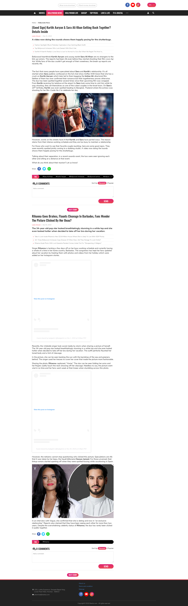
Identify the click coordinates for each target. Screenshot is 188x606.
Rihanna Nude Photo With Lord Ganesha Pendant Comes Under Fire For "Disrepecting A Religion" (68, 243)
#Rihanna (46, 542)
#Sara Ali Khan (48, 177)
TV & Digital (118, 13)
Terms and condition (86, 586)
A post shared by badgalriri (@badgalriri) (51, 338)
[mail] (143, 5)
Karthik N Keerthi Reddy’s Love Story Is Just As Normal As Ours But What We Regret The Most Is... (69, 52)
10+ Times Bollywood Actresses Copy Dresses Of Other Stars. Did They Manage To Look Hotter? (68, 240)
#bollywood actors (93, 177)
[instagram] (138, 5)
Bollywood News (55, 13)
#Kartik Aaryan (61, 177)
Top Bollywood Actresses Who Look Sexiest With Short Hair (55, 48)
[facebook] (127, 5)
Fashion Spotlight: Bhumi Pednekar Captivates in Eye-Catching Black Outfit (60, 45)
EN (150, 5)
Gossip (84, 13)
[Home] (34, 13)
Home (34, 23)
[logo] (41, 4)
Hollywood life (71, 13)
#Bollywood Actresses (76, 177)
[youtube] (133, 5)
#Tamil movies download (87, 5)
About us (82, 583)
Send (106, 201)
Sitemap (81, 589)
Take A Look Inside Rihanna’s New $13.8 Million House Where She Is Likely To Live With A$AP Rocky (69, 237)
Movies (42, 13)
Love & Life (105, 13)
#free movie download (67, 5)
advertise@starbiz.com (42, 595)
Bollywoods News (44, 23)
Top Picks (94, 13)
